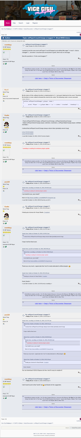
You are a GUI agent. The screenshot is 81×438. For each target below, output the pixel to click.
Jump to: (67, 427)
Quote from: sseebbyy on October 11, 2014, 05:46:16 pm (36, 187)
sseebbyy (8, 45)
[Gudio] (6, 132)
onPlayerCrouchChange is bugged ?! (36, 44)
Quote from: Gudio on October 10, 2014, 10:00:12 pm (35, 233)
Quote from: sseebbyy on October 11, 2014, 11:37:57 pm (36, 320)
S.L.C (7, 90)
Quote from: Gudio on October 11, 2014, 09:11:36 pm (35, 273)
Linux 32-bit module (27, 132)
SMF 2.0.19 (36, 433)
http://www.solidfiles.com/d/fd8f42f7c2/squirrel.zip (41, 198)
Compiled (47, 212)
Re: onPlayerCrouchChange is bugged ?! (37, 89)
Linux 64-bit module (27, 134)
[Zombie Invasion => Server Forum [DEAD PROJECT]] (6, 64)
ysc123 (7, 182)
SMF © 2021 (43, 433)
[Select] (27, 99)
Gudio (7, 115)
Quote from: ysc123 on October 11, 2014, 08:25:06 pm (36, 248)
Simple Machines (51, 433)
